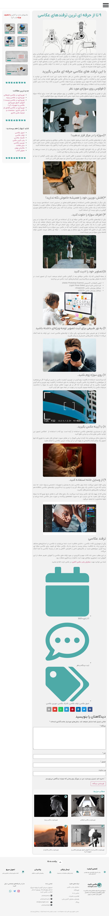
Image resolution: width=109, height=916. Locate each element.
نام (104, 753)
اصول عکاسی (84, 703)
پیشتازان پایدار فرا (35, 911)
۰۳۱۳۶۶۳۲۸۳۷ (45, 899)
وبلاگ (77, 902)
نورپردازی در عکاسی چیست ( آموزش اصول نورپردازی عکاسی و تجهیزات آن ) (14, 102)
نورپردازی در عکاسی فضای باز (51, 850)
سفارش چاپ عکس (73, 887)
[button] (90, 709)
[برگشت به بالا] (60, 862)
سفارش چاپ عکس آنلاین (81, 562)
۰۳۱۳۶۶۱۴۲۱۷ (46, 896)
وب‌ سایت (102, 770)
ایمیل (103, 762)
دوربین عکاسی (51, 703)
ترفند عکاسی (74, 703)
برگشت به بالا (52, 861)
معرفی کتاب (20, 150)
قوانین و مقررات (74, 896)
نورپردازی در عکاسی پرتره (51, 820)
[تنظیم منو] (106, 5)
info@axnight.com (43, 902)
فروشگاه (76, 890)
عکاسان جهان (20, 148)
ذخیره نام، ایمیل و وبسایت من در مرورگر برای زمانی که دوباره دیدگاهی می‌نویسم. (74, 779)
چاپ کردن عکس (19, 140)
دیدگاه (103, 726)
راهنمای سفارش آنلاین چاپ (70, 899)
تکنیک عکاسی (63, 703)
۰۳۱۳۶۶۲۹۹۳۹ (45, 905)
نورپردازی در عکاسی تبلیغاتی (87, 820)
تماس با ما (75, 893)
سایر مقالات (20, 145)
